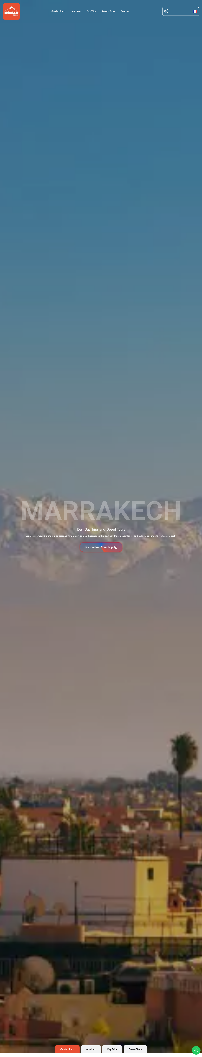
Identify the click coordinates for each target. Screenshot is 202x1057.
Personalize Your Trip (99, 547)
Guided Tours (58, 11)
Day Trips (91, 11)
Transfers (126, 11)
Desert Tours (108, 11)
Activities (76, 11)
